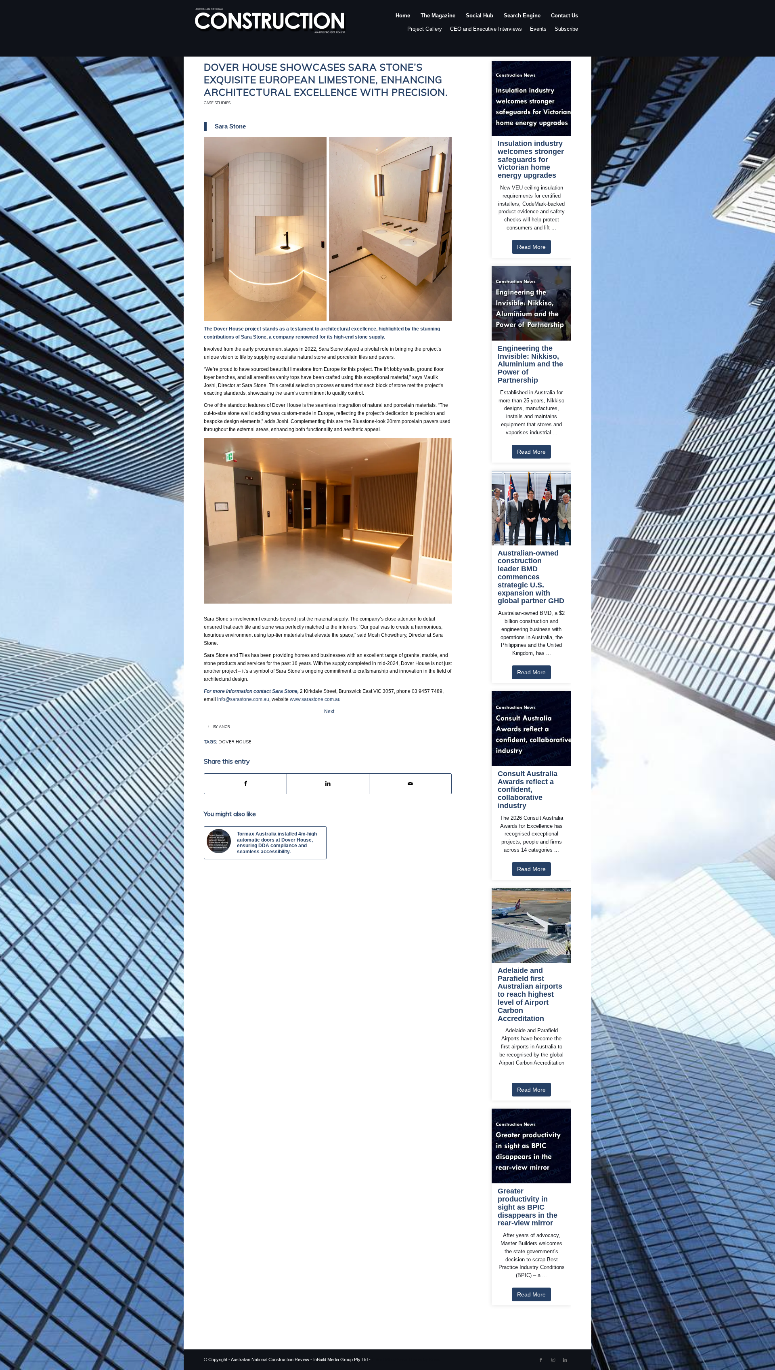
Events (538, 29)
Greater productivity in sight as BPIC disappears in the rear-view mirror (527, 1207)
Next (329, 711)
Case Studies (217, 102)
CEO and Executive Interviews (486, 29)
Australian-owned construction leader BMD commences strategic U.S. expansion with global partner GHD (531, 577)
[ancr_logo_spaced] (271, 24)
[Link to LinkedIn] (565, 1360)
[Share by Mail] (410, 784)
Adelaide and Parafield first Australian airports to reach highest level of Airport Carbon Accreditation (530, 995)
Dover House (234, 742)
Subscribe (566, 29)
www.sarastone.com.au (315, 699)
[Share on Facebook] (245, 784)
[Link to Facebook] (541, 1360)
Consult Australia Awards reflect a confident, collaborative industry (527, 790)
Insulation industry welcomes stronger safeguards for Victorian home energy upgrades (531, 159)
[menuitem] (402, 24)
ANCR (224, 726)
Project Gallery (424, 29)
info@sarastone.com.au (243, 699)
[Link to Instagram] (553, 1360)
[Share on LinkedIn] (328, 784)
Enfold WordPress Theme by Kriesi (406, 1359)
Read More (531, 247)
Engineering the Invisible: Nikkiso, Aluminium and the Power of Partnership (530, 364)
